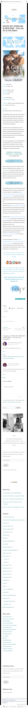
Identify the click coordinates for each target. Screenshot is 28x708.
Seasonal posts (6, 577)
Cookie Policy (4, 702)
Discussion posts (7, 526)
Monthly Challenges (7, 541)
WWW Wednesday (7, 607)
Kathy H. (12, 32)
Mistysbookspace (7, 640)
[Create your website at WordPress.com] (14, 1)
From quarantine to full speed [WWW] (12, 493)
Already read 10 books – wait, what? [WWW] (13, 496)
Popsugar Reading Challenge (10, 550)
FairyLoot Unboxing (7, 529)
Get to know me (7, 532)
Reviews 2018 (6, 568)
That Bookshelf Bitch (8, 650)
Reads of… (6, 604)
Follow (5, 465)
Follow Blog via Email (8, 666)
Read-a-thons (6, 553)
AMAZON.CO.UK (10, 154)
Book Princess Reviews (8, 618)
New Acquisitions (7, 547)
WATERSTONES (18, 154)
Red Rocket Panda (7, 646)
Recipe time (6, 556)
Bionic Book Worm (7, 616)
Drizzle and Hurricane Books (10, 625)
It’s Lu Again (6, 635)
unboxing (5, 592)
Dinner (5, 562)
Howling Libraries (7, 633)
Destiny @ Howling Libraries (15, 342)
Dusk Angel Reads (7, 627)
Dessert (6, 559)
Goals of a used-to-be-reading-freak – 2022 (13, 507)
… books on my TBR (7, 517)
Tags (4, 583)
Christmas (5, 523)
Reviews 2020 (11, 321)
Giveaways (5, 535)
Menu (14, 9)
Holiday (4, 538)
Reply (4, 354)
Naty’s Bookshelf (7, 642)
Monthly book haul (8, 601)
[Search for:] (9, 407)
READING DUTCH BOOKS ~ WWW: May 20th (7, 328)
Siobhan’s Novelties (7, 648)
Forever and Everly (7, 631)
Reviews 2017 (6, 565)
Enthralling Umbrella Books (9, 629)
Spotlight (5, 580)
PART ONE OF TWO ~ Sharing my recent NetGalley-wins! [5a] (19, 328)
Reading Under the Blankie (9, 644)
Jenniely (5, 638)
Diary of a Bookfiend (8, 623)
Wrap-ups (5, 598)
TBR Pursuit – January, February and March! (13, 499)
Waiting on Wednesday (8, 595)
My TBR (5, 544)
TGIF (4, 586)
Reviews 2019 (6, 571)
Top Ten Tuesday (7, 589)
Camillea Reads (6, 621)
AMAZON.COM (17, 152)
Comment (20, 396)
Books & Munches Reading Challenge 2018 (13, 520)
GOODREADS (9, 152)
